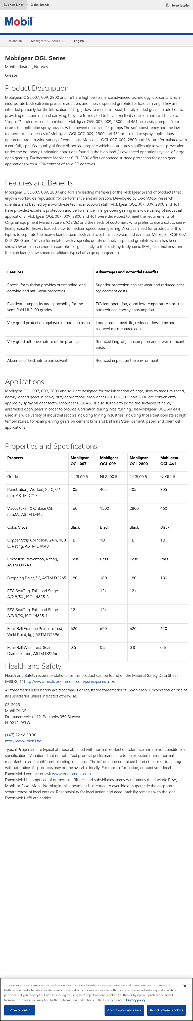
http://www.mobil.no (23, 741)
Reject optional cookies (166, 1010)
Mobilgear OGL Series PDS (48, 41)
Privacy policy (135, 1000)
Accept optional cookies (124, 1010)
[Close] (184, 986)
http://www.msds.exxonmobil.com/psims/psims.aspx (69, 681)
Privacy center (20, 1010)
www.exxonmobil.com (71, 773)
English (79, 41)
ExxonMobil (15, 41)
